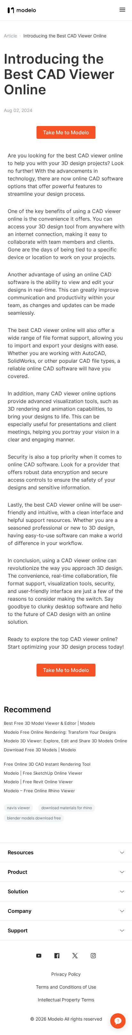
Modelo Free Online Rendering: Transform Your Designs (60, 732)
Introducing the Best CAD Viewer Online (64, 35)
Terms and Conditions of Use (66, 987)
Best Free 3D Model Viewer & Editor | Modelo (49, 723)
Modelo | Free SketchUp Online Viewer (43, 773)
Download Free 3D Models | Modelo (40, 749)
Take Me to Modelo (66, 132)
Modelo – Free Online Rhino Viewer (39, 790)
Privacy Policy (66, 974)
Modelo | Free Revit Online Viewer (38, 781)
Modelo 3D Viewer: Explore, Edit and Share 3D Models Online (65, 740)
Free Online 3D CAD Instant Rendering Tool (47, 764)
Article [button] (10, 35)
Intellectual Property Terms (66, 999)
